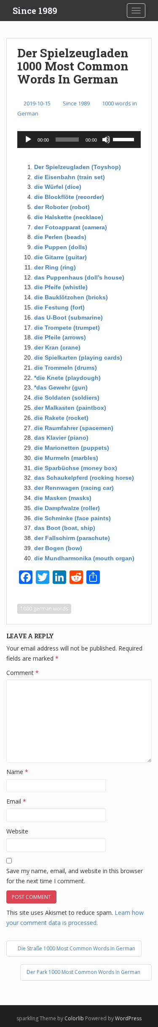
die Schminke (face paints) (72, 518)
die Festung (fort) (59, 307)
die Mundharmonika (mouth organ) (84, 558)
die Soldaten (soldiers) (66, 397)
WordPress (128, 1018)
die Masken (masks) (62, 498)
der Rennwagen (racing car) (74, 487)
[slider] (125, 138)
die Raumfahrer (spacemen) (73, 428)
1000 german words (44, 608)
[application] (79, 139)
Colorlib (74, 1018)
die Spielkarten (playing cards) (78, 357)
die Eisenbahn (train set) (69, 177)
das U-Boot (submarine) (68, 317)
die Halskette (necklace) (68, 217)
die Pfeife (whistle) (61, 287)
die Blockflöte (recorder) (69, 197)
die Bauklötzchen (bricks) (71, 297)
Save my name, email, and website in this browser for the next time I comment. (74, 876)
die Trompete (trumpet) (67, 327)
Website (17, 831)
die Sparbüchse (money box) (75, 468)
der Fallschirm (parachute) (72, 538)
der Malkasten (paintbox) (70, 407)
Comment (22, 673)
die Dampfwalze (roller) (67, 508)
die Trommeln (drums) (65, 367)
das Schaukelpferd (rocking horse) (84, 477)
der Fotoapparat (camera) (70, 227)
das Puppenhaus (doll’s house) (79, 277)
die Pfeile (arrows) (60, 337)
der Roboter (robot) (62, 207)
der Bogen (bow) (58, 548)
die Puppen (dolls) (60, 247)
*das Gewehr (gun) (61, 387)
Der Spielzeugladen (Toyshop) (77, 167)
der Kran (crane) (57, 347)
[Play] (28, 139)
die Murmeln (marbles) (66, 457)
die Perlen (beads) (60, 237)
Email (16, 801)
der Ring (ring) (55, 267)
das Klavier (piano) (61, 437)
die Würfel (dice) (57, 186)
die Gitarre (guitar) (60, 257)
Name (17, 772)
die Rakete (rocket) (61, 417)
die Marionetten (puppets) (71, 447)
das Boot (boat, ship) (64, 527)
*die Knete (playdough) (67, 377)
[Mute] (106, 139)
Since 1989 (35, 10)
